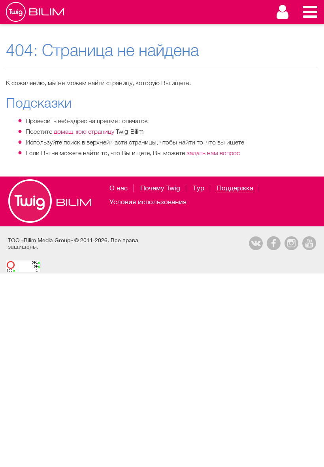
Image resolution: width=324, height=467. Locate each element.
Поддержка (235, 188)
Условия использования (147, 202)
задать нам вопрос (213, 152)
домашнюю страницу (84, 131)
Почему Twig (160, 188)
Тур (198, 188)
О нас (118, 188)
